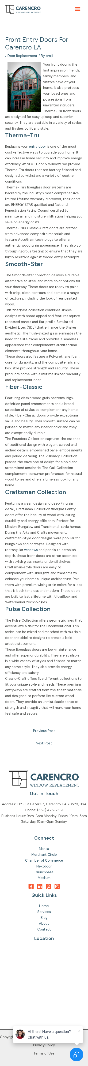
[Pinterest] (48, 886)
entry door (37, 146)
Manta (44, 849)
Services (44, 912)
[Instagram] (57, 886)
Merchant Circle (44, 854)
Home (44, 906)
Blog (44, 918)
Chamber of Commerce (44, 860)
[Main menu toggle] (77, 9)
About (44, 923)
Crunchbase (44, 872)
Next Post (44, 743)
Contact (44, 929)
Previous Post (44, 731)
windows (31, 550)
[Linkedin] (40, 886)
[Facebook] (31, 886)
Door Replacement (23, 56)
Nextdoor (44, 866)
